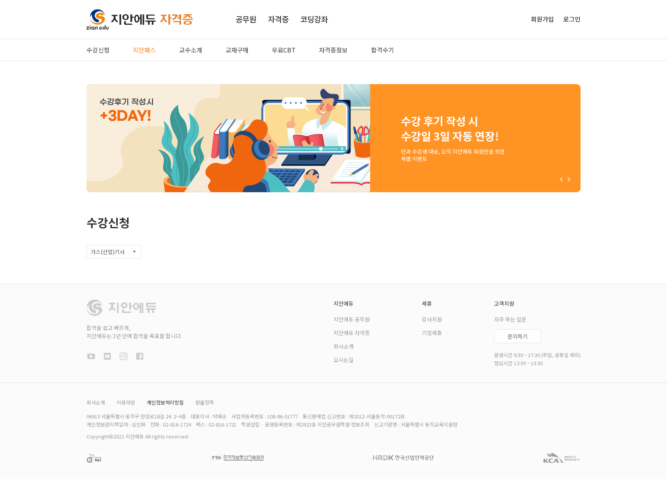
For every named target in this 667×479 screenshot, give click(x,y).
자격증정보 (333, 49)
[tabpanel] (333, 138)
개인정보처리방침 (165, 402)
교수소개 (190, 49)
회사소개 (344, 346)
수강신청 (98, 49)
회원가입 (543, 19)
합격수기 (382, 49)
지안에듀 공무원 (352, 319)
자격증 (278, 19)
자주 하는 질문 (510, 319)
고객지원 (504, 303)
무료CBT (284, 49)
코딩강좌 (314, 19)
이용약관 (126, 402)
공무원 (245, 19)
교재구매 (237, 49)
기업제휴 (432, 333)
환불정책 (204, 402)
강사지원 (432, 319)
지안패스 (144, 49)
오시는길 (344, 360)
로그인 (572, 19)
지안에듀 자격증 (352, 333)
